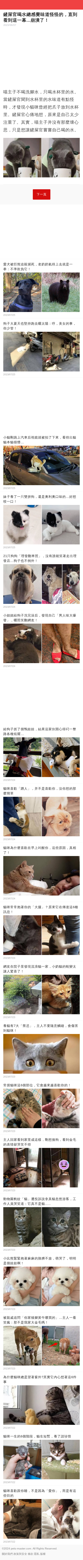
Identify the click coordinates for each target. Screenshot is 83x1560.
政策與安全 (20, 1553)
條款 (30, 1553)
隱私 (36, 1553)
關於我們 (7, 1553)
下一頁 (42, 194)
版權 (43, 1553)
